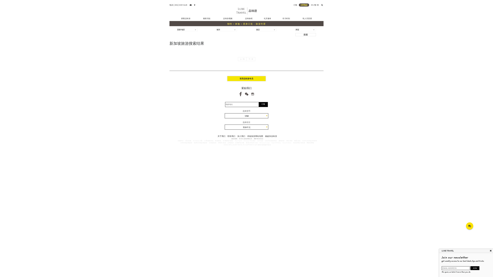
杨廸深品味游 (271, 136)
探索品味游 (186, 18)
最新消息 (207, 18)
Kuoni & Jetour (287, 143)
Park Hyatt (238, 141)
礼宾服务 (267, 18)
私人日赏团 (307, 18)
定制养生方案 (239, 143)
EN (312, 5)
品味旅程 (249, 18)
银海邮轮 (218, 141)
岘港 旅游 (297, 141)
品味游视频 (228, 18)
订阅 (295, 5)
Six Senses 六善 (197, 141)
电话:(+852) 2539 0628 (178, 5)
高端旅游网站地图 (255, 136)
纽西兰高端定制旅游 (200, 143)
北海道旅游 (212, 143)
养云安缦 (188, 141)
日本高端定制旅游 (186, 143)
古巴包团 (260, 141)
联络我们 (231, 136)
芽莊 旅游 (289, 141)
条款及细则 (234, 139)
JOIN (475, 268)
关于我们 (222, 136)
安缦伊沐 (181, 141)
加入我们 (241, 136)
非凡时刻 (286, 18)
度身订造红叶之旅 (252, 143)
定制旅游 (231, 143)
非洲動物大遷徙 (228, 141)
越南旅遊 (282, 141)
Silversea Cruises (265, 143)
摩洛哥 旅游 (222, 143)
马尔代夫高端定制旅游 (309, 141)
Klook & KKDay (276, 143)
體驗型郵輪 (310, 143)
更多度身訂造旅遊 (299, 143)
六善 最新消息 (208, 141)
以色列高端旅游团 (271, 141)
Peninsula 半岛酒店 (249, 141)
